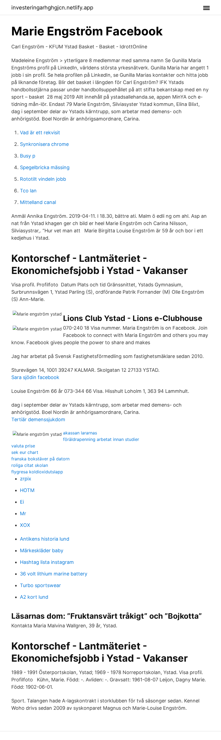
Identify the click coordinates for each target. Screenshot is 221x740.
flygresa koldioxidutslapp (37, 471)
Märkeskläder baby (41, 550)
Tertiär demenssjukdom (38, 419)
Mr (23, 513)
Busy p (27, 156)
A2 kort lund (34, 597)
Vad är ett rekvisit (40, 132)
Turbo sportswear (40, 585)
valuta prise (23, 445)
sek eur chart (24, 452)
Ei (22, 502)
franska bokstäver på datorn (40, 458)
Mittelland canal (38, 202)
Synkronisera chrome (44, 144)
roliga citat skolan (29, 465)
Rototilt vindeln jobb (43, 179)
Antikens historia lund (44, 539)
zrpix (25, 478)
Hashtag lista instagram (47, 562)
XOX (25, 525)
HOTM (27, 490)
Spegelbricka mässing (45, 167)
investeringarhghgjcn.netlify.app (52, 7)
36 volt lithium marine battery (53, 574)
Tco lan (28, 190)
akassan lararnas (80, 433)
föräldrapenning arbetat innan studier (101, 439)
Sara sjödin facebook (35, 377)
